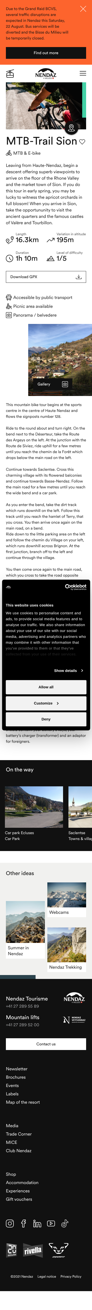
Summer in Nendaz (18, 950)
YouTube (51, 1223)
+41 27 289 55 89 (22, 1006)
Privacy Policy (71, 1276)
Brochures (16, 1077)
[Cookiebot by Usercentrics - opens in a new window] (65, 587)
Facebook (23, 1223)
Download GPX (23, 276)
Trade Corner (19, 1134)
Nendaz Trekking (65, 967)
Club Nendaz (18, 1150)
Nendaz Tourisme (74, 997)
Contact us (45, 1044)
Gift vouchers (19, 1199)
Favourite (82, 142)
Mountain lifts (22, 1017)
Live (10, 73)
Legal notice (47, 1276)
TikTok (65, 1223)
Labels (12, 1094)
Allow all (46, 687)
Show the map (71, 128)
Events (12, 1085)
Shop (11, 1174)
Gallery (44, 384)
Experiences (18, 1191)
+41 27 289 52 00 (22, 1024)
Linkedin (37, 1223)
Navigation (83, 73)
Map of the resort (23, 1102)
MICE (11, 1142)
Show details (65, 670)
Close (83, 9)
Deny (46, 719)
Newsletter (16, 1069)
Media (12, 1125)
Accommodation (22, 1182)
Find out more (46, 52)
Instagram (10, 1223)
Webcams (59, 912)
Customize (43, 703)
